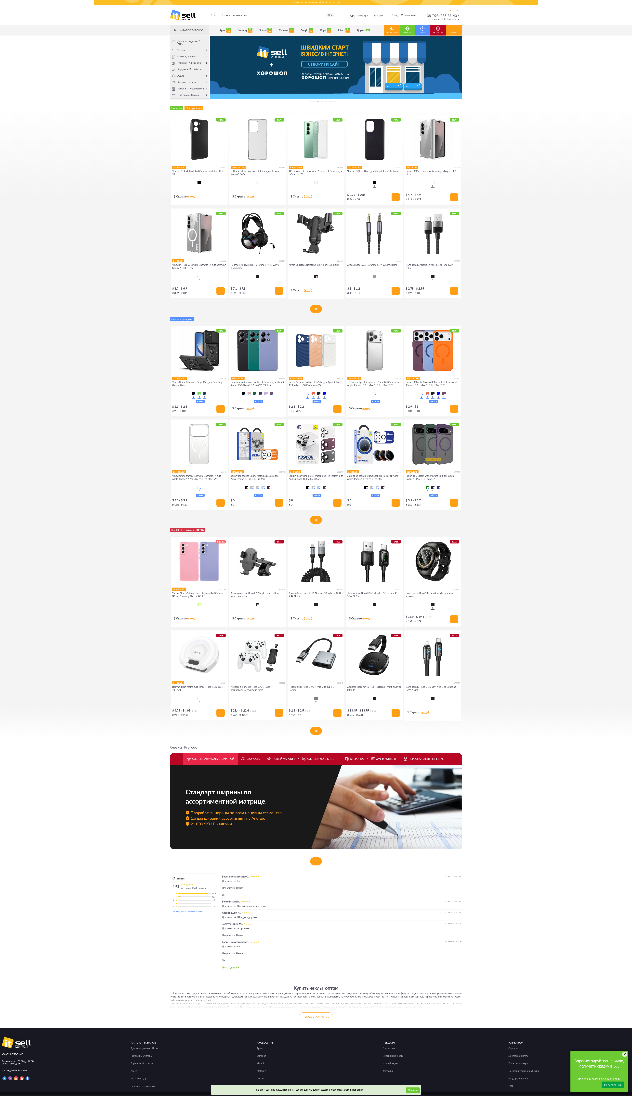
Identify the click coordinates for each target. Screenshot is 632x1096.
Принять (412, 1090)
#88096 (457, 261)
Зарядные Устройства (189, 69)
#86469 (340, 261)
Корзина (454, 33)
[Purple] (438, 487)
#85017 (340, 683)
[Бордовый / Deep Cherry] (268, 487)
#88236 (340, 378)
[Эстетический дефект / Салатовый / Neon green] (199, 604)
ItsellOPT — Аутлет (187, 529)
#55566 (223, 589)
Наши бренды (390, 1063)
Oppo (325, 30)
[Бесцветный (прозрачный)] (257, 182)
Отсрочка (357, 759)
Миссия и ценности (392, 1056)
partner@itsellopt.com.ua (446, 19)
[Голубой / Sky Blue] (263, 487)
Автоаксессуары (186, 82)
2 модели (412, 167)
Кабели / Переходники (190, 88)
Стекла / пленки (186, 56)
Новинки (407, 33)
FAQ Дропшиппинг (518, 1078)
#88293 (282, 472)
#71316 (282, 589)
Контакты (387, 1071)
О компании (388, 1048)
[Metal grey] (374, 276)
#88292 (223, 472)
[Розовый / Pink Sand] (249, 393)
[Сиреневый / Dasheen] (266, 393)
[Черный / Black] (193, 393)
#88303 (457, 472)
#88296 (398, 472)
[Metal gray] (316, 698)
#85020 (398, 683)
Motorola (285, 30)
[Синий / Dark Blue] (260, 393)
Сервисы (513, 1048)
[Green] (427, 487)
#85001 (223, 683)
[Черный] (199, 182)
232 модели (179, 167)
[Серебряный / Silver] (257, 487)
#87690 (282, 167)
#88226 (282, 378)
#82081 (340, 589)
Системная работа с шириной (213, 759)
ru (450, 10)
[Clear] (432, 182)
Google (306, 30)
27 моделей (179, 472)
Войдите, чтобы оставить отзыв (187, 911)
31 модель (412, 472)
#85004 (282, 683)
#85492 (457, 683)
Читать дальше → (232, 967)
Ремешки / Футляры (189, 62)
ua (457, 10)
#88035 (457, 167)
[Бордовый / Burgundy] (271, 393)
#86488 (398, 261)
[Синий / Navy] (204, 393)
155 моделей (238, 167)
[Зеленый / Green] (199, 393)
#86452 (282, 261)
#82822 (398, 589)
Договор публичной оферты (523, 1071)
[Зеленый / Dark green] (254, 393)
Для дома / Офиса (188, 94)
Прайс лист (378, 15)
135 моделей (354, 167)
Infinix (343, 30)
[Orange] (313, 393)
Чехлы (181, 50)
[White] (307, 393)
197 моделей (179, 378)
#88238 (398, 378)
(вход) (191, 196)
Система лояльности (322, 759)
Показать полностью (316, 1016)
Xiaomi (265, 30)
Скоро (422, 33)
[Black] (257, 276)
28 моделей (179, 589)
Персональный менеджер (427, 759)
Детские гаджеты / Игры (188, 42)
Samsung (245, 30)
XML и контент (386, 759)
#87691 (223, 167)
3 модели (178, 683)
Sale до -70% (438, 33)
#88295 (340, 472)
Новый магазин (284, 759)
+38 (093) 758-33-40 (441, 15)
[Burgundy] (444, 393)
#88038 (223, 261)
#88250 (457, 378)
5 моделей (237, 472)
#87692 (398, 167)
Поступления (392, 33)
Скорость (253, 759)
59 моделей (237, 378)
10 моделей (296, 378)
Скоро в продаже (181, 318)
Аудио (180, 75)
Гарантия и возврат (518, 1063)
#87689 (340, 167)
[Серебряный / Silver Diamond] (252, 487)
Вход (394, 15)
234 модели (296, 167)
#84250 (457, 589)
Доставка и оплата (518, 1056)
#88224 (223, 378)
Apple (225, 30)
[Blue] (324, 393)
